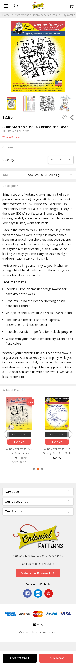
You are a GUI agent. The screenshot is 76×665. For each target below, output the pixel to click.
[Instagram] (38, 593)
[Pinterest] (48, 593)
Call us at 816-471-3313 (38, 564)
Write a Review (11, 137)
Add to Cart (19, 434)
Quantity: (8, 160)
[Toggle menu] (6, 6)
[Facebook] (27, 593)
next (71, 433)
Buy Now (19, 441)
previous (4, 433)
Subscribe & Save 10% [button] (38, 573)
